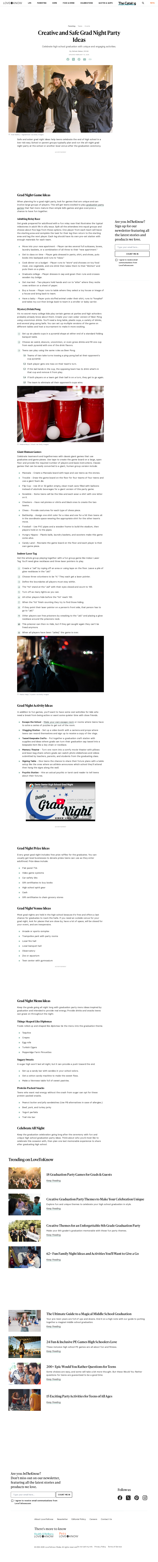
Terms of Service (115, 1546)
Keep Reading (53, 1180)
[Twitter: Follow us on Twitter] (128, 1497)
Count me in (132, 254)
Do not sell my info (85, 1546)
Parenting (71, 26)
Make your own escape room (59, 722)
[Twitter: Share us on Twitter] (73, 59)
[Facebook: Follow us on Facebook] (120, 1497)
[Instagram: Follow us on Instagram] (145, 1497)
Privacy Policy (100, 1546)
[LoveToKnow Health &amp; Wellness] (43, 1534)
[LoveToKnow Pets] (68, 1534)
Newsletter (62, 1519)
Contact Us (106, 1519)
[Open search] (143, 3)
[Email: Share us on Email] (84, 59)
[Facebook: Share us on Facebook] (68, 59)
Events (87, 26)
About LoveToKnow (43, 1519)
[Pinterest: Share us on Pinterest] (79, 59)
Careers (93, 1519)
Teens (80, 26)
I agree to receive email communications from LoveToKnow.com (128, 262)
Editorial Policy (78, 1519)
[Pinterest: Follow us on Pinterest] (136, 1497)
